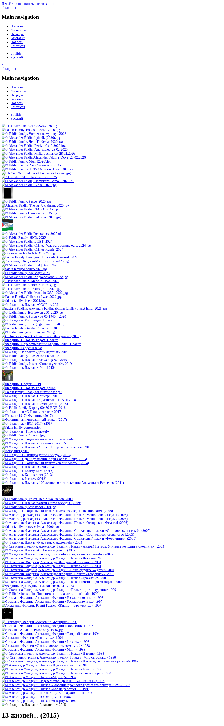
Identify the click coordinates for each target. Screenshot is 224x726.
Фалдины (9, 7)
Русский (16, 57)
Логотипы (18, 30)
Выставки (17, 38)
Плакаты (17, 26)
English (15, 53)
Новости (16, 42)
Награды (17, 34)
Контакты (17, 46)
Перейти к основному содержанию (28, 3)
